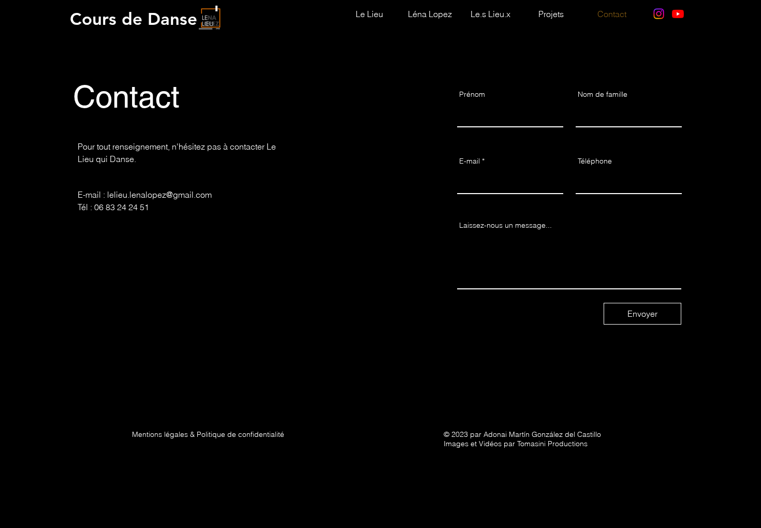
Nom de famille (602, 94)
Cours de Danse (133, 18)
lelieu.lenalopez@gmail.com (159, 194)
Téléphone (595, 161)
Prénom (472, 94)
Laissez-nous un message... (505, 225)
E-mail (469, 161)
